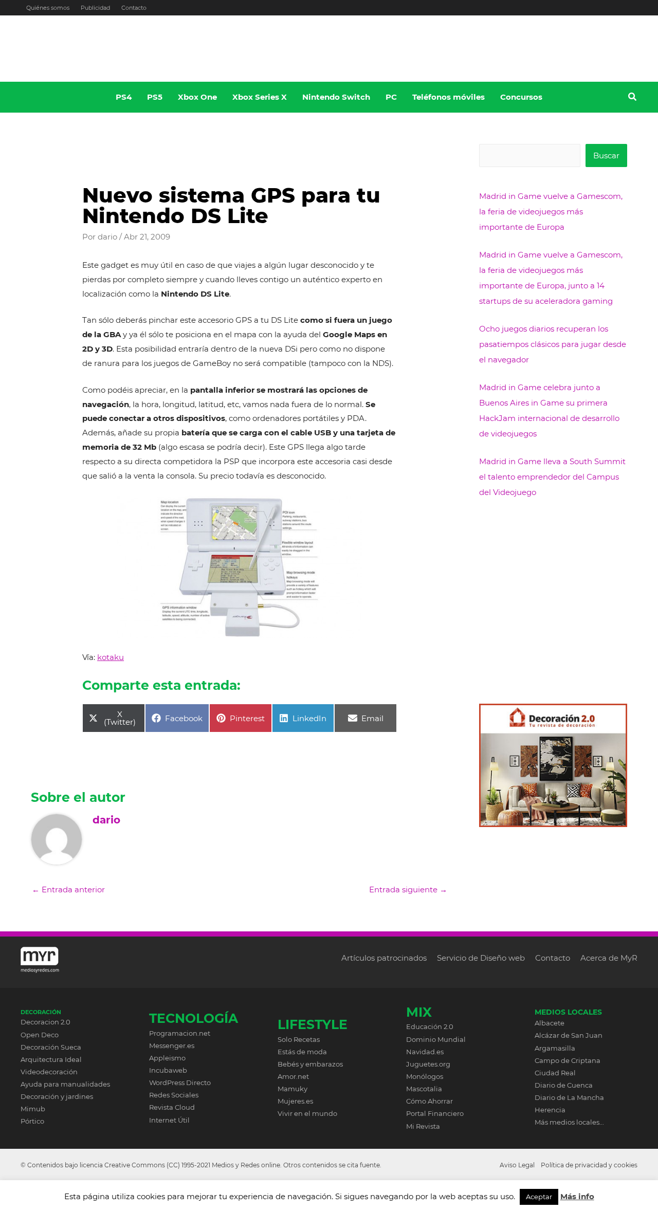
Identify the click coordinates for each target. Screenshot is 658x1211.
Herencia (550, 1110)
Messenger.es (171, 1045)
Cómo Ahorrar (429, 1101)
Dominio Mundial (436, 1039)
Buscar (606, 155)
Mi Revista (423, 1126)
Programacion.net (179, 1033)
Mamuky (292, 1089)
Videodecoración (49, 1072)
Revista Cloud (172, 1107)
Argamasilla (555, 1048)
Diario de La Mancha (569, 1097)
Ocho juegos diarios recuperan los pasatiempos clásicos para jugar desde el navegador (552, 344)
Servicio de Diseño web (481, 958)
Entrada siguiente (408, 889)
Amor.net (293, 1076)
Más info (577, 1196)
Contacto (134, 7)
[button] (632, 98)
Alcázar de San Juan (568, 1035)
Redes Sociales (173, 1095)
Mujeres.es (295, 1101)
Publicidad (95, 7)
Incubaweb (168, 1070)
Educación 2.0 (429, 1026)
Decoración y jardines (57, 1096)
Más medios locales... (569, 1122)
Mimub (33, 1109)
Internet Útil (169, 1120)
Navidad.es (425, 1052)
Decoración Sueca (51, 1047)
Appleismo (167, 1058)
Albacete (549, 1023)
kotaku (110, 657)
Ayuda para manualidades (65, 1084)
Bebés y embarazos (310, 1064)
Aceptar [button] (539, 1196)
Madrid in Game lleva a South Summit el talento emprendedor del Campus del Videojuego (552, 476)
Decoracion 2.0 (45, 1022)
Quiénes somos (47, 7)
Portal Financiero (435, 1113)
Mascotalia (424, 1089)
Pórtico (32, 1121)
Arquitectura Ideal (51, 1059)
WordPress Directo (180, 1082)
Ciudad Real (555, 1073)
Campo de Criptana (567, 1060)
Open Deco (40, 1035)
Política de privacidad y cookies (589, 1165)
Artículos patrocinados (384, 958)
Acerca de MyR (608, 958)
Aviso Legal (517, 1165)
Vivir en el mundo (307, 1113)
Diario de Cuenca (564, 1085)
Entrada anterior (68, 889)
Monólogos (424, 1076)
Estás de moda (302, 1052)
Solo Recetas (299, 1039)
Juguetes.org (428, 1064)
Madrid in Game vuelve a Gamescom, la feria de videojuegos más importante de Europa (551, 211)
